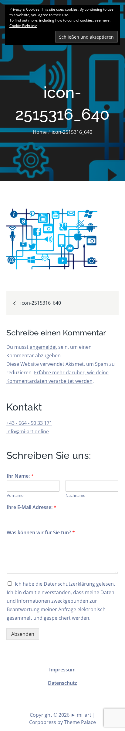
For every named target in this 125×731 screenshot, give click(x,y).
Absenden (22, 634)
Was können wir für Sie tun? (41, 532)
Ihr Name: (20, 476)
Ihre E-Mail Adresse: (31, 507)
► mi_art (81, 715)
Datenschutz (62, 683)
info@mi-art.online (27, 431)
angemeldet (43, 347)
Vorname (15, 495)
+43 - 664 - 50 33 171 (29, 423)
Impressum (62, 669)
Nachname (75, 495)
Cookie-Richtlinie (23, 25)
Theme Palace (80, 722)
